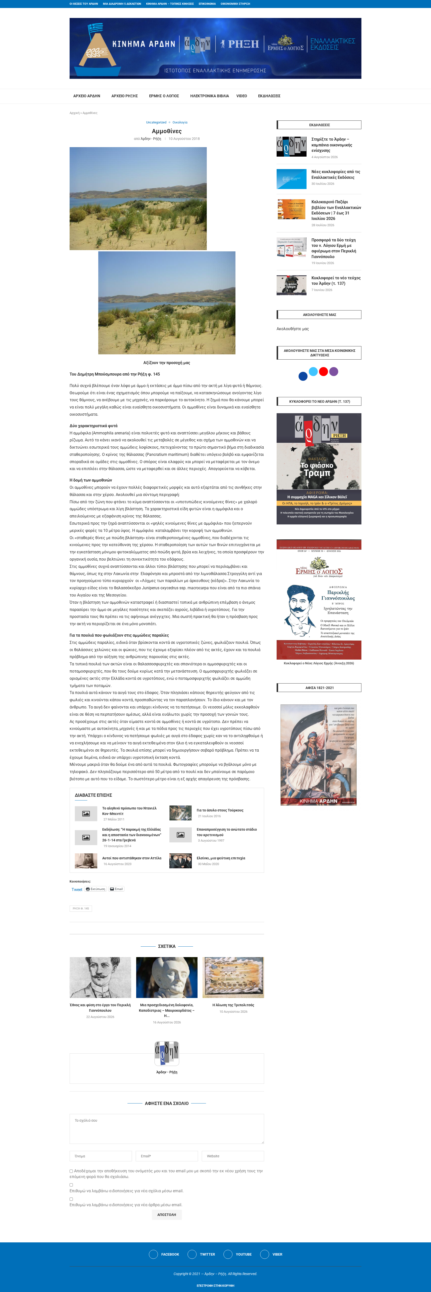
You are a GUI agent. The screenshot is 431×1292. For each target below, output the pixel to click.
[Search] (358, 96)
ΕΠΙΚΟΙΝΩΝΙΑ (207, 3)
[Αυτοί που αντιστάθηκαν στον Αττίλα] (86, 860)
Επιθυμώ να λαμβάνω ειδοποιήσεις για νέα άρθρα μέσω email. (126, 1204)
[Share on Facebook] (161, 928)
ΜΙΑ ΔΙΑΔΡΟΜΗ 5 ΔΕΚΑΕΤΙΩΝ (122, 3)
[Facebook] (350, 4)
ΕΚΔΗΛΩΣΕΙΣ (269, 96)
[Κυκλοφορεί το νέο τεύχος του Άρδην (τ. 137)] (292, 285)
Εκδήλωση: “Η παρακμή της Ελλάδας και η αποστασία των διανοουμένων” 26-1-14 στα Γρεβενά (131, 834)
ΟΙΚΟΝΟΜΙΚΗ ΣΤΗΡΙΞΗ (235, 3)
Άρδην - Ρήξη (151, 139)
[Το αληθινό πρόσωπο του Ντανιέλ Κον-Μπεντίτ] (86, 813)
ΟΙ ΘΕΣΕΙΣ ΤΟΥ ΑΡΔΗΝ (84, 3)
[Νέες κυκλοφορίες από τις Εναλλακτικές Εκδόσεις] (292, 179)
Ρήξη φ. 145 (81, 908)
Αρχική (75, 113)
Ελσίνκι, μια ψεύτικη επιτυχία (221, 858)
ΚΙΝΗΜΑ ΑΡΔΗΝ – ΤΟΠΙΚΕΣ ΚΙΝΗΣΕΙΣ (170, 3)
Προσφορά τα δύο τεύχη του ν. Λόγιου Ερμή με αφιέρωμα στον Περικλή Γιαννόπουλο (334, 248)
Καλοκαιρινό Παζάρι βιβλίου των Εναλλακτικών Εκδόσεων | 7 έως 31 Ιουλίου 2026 (336, 210)
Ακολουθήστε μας (293, 328)
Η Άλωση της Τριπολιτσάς (233, 1005)
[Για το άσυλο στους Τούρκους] (180, 812)
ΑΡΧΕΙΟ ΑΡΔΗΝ (86, 96)
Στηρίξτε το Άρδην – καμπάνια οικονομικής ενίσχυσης (332, 145)
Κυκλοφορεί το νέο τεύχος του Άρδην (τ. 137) (336, 281)
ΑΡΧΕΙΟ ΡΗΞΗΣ (124, 96)
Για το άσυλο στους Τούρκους (220, 810)
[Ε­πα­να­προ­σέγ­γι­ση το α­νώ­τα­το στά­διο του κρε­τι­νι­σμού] (180, 834)
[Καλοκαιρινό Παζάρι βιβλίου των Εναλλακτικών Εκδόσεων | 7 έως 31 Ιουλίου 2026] (292, 209)
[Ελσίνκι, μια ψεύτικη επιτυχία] (180, 860)
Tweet (77, 889)
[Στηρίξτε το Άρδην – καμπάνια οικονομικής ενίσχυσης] (292, 147)
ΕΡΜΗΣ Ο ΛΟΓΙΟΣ (164, 96)
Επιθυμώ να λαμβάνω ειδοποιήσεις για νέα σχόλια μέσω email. (127, 1191)
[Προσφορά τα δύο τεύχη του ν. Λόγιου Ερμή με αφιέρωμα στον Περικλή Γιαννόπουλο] (292, 247)
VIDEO (241, 96)
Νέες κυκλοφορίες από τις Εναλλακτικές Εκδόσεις (336, 174)
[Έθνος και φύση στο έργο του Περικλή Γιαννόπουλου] (100, 977)
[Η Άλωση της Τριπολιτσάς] (233, 977)
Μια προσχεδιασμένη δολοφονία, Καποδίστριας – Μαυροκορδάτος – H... (167, 1010)
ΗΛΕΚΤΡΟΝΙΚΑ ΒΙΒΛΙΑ (209, 96)
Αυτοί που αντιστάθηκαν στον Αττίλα (131, 858)
